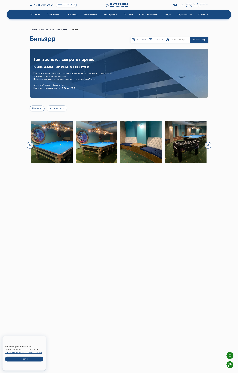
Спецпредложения (148, 14)
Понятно (24, 359)
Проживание (53, 14)
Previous (30, 145)
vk (175, 5)
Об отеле (35, 14)
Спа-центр (71, 14)
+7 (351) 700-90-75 (43, 5)
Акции (168, 14)
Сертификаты (185, 14)
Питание (128, 14)
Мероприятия (110, 14)
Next (208, 145)
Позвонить (37, 108)
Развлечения (90, 14)
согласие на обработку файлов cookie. (23, 353)
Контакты (203, 14)
